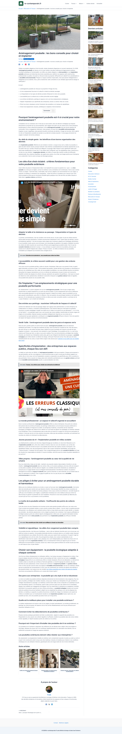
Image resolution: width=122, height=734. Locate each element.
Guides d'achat (92, 179)
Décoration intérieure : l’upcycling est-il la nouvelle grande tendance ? (95, 121)
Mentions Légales (63, 722)
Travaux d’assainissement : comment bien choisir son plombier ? (94, 150)
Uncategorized (92, 201)
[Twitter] (22, 64)
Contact (56, 722)
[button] (76, 3)
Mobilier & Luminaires (94, 191)
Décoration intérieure (93, 174)
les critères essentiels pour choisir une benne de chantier (62, 569)
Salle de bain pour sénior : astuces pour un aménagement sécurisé (95, 136)
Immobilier (91, 184)
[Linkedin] (29, 64)
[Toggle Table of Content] (52, 111)
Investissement (92, 186)
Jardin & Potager (92, 189)
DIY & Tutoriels (92, 176)
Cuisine (90, 171)
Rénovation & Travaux (29, 59)
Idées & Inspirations (93, 181)
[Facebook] (19, 64)
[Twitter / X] (49, 704)
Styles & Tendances (93, 199)
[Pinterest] (25, 64)
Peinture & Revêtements (94, 194)
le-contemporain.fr (32, 3)
